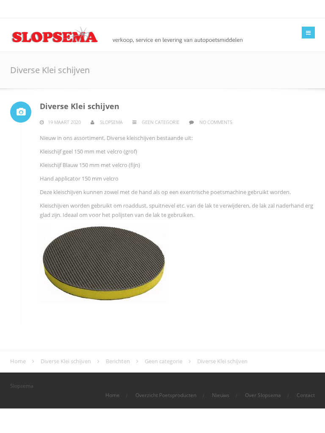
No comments (215, 122)
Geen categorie (160, 122)
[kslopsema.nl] (151, 34)
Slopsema (111, 122)
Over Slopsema (263, 395)
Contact (306, 395)
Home (112, 395)
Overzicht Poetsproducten (165, 395)
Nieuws (220, 395)
